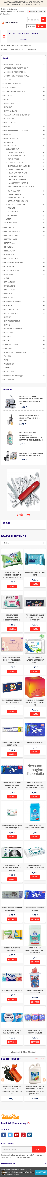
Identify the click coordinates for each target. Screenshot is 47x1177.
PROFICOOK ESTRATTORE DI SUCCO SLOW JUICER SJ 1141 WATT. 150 (29, 418)
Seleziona (6, 543)
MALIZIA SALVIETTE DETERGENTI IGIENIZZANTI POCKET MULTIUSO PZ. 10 (12, 575)
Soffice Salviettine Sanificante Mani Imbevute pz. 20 (12, 826)
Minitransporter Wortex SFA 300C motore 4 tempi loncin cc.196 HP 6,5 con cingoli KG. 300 (12, 1090)
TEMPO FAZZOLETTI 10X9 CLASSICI (35, 909)
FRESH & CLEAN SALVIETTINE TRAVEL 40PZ (35, 826)
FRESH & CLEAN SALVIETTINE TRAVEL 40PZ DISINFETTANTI (35, 950)
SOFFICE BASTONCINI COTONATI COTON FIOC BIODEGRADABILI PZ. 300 (35, 785)
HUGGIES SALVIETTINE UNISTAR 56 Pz (12, 949)
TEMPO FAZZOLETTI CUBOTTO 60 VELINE (35, 1032)
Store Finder (6, 11)
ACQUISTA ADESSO (32, 5)
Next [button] (44, 1079)
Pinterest (23, 1135)
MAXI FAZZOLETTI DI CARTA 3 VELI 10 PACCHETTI (12, 701)
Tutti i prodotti (40, 1059)
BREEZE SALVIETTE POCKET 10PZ (35, 574)
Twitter (10, 1135)
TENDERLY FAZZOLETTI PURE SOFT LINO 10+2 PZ (12, 909)
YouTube (16, 1135)
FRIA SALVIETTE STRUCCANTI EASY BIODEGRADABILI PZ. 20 (11, 617)
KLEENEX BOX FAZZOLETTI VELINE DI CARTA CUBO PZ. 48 (35, 702)
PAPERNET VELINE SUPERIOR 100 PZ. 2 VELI (35, 867)
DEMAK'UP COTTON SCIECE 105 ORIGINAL (12, 744)
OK (40, 1149)
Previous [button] (2, 1079)
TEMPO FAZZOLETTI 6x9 (35, 743)
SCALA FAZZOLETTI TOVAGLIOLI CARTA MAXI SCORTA (12, 868)
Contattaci (6, 14)
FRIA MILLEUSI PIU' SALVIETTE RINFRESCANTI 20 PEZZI (35, 660)
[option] (12, 1083)
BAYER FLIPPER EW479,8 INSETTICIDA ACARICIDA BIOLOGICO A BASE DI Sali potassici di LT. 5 (35, 1090)
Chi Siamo (19, 11)
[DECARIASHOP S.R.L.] (10, 23)
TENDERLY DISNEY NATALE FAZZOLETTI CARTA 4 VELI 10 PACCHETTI (35, 617)
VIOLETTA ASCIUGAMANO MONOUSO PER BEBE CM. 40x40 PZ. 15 (12, 660)
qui (17, 1175)
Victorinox (23, 514)
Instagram (29, 1135)
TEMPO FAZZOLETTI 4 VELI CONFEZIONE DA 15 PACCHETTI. (12, 785)
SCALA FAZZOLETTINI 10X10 (12, 990)
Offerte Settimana (8, 9)
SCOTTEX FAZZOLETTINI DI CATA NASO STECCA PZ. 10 (12, 1032)
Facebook (3, 1135)
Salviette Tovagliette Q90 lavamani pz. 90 (35, 992)
